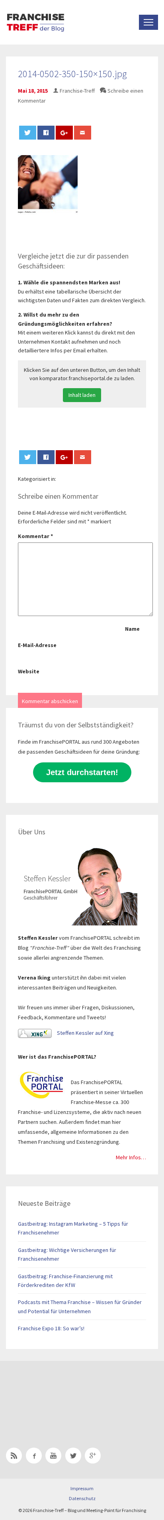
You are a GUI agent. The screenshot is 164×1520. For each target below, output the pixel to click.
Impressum (82, 1488)
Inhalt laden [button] (82, 394)
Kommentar (35, 536)
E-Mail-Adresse (37, 645)
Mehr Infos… (131, 1157)
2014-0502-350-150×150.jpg (72, 74)
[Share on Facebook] (46, 133)
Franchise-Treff (77, 90)
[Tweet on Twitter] (28, 133)
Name (132, 628)
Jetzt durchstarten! (82, 772)
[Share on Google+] (64, 133)
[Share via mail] (83, 133)
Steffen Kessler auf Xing (85, 1032)
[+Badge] (61, 1394)
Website (28, 671)
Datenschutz (82, 1498)
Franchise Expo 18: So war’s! (51, 1328)
